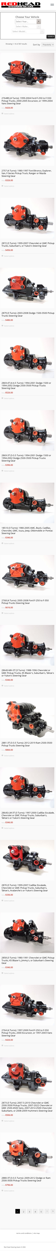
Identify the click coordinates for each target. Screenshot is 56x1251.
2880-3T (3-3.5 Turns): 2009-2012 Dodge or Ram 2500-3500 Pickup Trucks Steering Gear (26, 1179)
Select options (9, 113)
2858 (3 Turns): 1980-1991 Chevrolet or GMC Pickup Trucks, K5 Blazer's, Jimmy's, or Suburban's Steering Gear (28, 960)
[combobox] (26, 21)
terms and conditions (24, 1233)
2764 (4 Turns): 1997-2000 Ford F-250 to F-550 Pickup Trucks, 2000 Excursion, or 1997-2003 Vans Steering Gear (27, 1033)
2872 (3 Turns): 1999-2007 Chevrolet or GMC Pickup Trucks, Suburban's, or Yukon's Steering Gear (28, 244)
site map (36, 1233)
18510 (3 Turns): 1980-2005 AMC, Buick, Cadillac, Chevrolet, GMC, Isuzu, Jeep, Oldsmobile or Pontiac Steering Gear (27, 531)
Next (47, 1211)
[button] (39, 21)
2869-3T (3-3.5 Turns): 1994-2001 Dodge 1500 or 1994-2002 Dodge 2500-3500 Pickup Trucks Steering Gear (26, 458)
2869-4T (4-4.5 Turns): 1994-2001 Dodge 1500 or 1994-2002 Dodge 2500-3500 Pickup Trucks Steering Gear (26, 386)
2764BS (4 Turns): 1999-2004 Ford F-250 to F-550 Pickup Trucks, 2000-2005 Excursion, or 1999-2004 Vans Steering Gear (27, 101)
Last (53, 1211)
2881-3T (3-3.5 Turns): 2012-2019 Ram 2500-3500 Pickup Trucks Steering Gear (27, 744)
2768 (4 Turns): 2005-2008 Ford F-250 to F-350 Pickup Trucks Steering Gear (25, 601)
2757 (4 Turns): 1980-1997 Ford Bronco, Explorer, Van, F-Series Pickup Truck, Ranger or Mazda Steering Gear (27, 173)
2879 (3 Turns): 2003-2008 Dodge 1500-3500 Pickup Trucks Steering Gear (28, 314)
